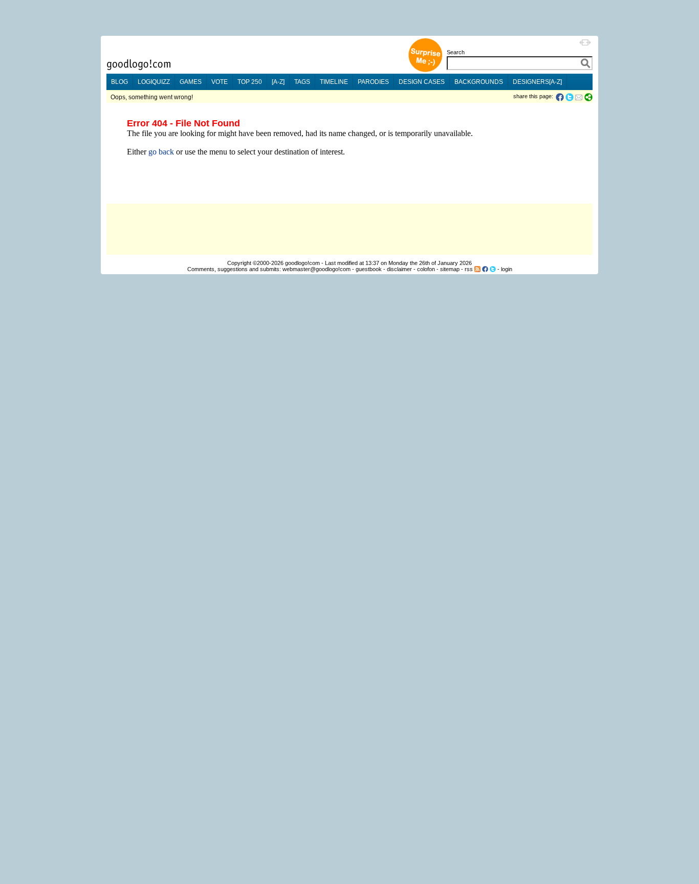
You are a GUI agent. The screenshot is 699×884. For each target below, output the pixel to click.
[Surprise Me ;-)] (425, 71)
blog (119, 81)
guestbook (369, 269)
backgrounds (478, 81)
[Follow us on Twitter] (493, 269)
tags (302, 81)
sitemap (450, 269)
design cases (422, 81)
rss (469, 269)
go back (161, 151)
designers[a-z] (537, 81)
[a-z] (278, 81)
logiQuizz (154, 81)
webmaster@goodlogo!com (316, 269)
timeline (334, 81)
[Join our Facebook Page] (485, 269)
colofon (426, 269)
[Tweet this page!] (570, 97)
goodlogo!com (302, 263)
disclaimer (399, 269)
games (191, 81)
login (506, 269)
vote (219, 81)
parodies (373, 81)
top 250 (249, 81)
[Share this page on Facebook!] (560, 97)
